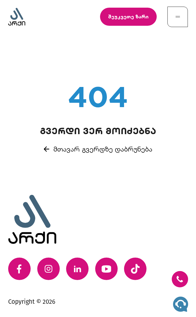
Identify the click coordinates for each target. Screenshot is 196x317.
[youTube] (106, 269)
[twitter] (135, 269)
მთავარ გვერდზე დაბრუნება (102, 149)
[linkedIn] (77, 269)
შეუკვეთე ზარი (128, 16)
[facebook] (19, 269)
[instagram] (48, 269)
